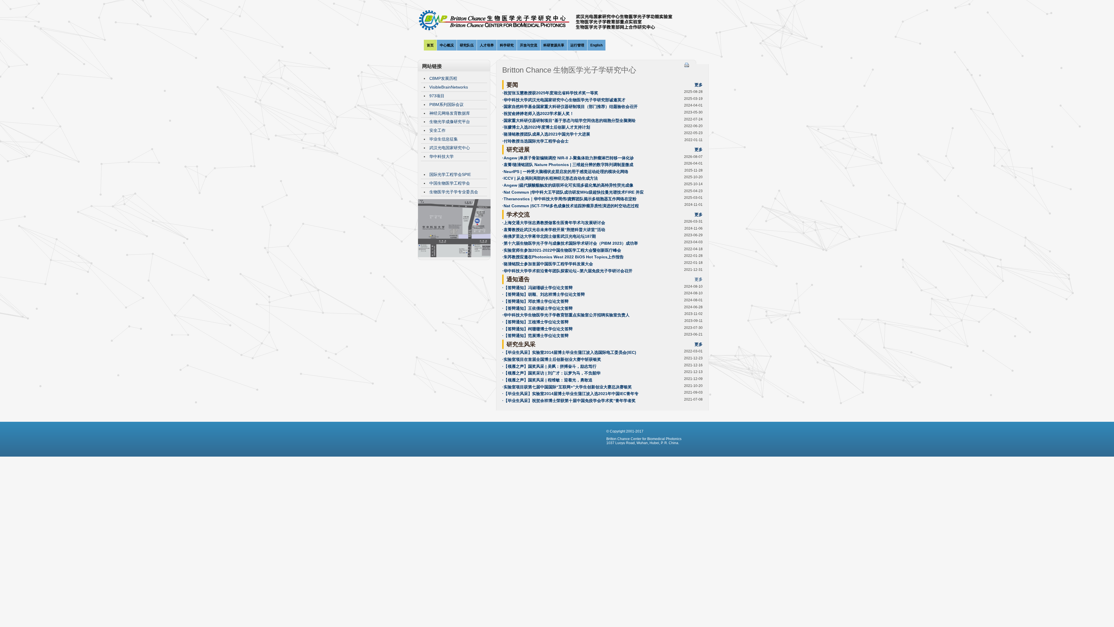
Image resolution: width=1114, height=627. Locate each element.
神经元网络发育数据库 (449, 113)
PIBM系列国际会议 (446, 104)
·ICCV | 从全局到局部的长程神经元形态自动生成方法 (550, 178)
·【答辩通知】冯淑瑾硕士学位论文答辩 (537, 287)
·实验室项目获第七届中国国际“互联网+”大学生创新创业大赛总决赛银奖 (567, 387)
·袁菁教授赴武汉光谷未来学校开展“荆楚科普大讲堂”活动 (553, 229)
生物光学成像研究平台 (449, 121)
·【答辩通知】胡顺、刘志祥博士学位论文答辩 (543, 294)
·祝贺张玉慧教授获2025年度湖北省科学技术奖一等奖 (550, 93)
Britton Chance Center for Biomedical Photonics (557, 22)
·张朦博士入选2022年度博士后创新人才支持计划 (546, 127)
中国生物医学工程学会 (449, 183)
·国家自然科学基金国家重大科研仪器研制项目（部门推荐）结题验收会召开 (570, 106)
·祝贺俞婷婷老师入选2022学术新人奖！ (538, 113)
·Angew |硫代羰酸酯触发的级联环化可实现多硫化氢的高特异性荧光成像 (567, 185)
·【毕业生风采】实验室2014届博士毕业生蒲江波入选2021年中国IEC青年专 (570, 393)
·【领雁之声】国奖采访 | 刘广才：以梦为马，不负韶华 (551, 373)
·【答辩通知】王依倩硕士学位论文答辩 (537, 308)
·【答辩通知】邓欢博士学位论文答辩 (535, 301)
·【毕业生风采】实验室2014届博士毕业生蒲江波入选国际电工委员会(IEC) (569, 352)
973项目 (436, 95)
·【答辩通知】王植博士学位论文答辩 (535, 322)
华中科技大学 (441, 156)
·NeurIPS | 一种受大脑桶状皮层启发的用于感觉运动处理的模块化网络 (565, 171)
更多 (699, 84)
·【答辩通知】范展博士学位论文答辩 (535, 335)
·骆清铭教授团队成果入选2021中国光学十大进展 (546, 134)
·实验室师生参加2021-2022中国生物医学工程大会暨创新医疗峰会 (561, 250)
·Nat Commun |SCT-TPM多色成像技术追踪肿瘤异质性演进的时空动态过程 (570, 205)
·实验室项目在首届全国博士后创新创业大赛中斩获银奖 (551, 359)
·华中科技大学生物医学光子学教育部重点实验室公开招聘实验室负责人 (566, 315)
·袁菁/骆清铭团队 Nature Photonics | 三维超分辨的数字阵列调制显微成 (567, 164)
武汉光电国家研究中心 (449, 147)
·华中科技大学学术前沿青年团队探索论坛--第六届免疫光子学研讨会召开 (567, 271)
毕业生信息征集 (443, 139)
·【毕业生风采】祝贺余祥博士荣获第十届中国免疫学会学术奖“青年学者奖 (569, 400)
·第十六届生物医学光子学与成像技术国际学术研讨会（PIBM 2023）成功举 (570, 243)
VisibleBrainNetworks (448, 87)
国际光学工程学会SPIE (450, 174)
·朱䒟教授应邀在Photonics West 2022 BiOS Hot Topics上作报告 (563, 257)
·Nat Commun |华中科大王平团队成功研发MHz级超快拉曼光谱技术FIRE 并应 (573, 192)
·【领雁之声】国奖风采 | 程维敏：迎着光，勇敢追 (547, 380)
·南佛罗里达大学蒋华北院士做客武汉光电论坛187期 (549, 236)
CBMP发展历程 (443, 78)
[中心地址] (454, 255)
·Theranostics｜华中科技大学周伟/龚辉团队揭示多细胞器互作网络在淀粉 (569, 199)
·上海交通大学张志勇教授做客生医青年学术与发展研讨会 (553, 222)
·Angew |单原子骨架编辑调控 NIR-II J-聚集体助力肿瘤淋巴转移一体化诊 (568, 158)
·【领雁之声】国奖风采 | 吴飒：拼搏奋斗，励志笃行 (549, 366)
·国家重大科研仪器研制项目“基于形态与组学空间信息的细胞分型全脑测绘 (569, 120)
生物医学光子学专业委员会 (453, 192)
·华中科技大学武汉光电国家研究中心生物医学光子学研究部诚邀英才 (563, 100)
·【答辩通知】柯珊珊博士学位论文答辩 (537, 329)
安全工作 (437, 130)
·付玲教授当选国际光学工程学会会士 (535, 141)
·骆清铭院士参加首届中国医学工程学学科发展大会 (547, 264)
